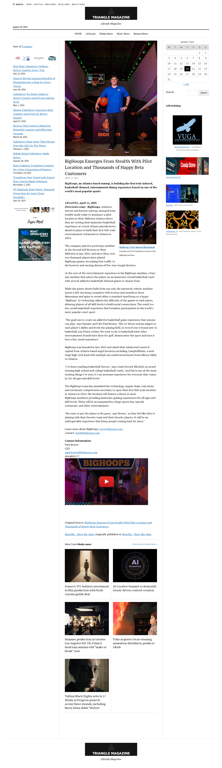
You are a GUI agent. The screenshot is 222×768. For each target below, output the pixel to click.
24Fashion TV (172, 231)
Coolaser (27, 46)
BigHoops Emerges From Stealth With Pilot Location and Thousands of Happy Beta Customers (108, 524)
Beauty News (78, 4)
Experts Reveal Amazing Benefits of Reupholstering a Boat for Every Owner (34, 82)
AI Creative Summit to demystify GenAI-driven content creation (134, 588)
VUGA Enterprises (181, 147)
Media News (50, 4)
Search (170, 92)
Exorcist (169, 205)
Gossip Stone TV (173, 177)
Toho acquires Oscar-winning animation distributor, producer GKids (134, 643)
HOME (29, 4)
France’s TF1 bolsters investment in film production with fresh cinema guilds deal (87, 590)
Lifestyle (38, 4)
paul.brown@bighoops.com (81, 452)
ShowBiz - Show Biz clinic (79, 534)
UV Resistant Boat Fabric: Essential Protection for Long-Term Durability (33, 193)
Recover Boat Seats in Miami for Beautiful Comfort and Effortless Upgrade (32, 129)
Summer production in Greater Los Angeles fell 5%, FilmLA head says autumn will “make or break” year (85, 645)
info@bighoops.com (87, 433)
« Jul (186, 84)
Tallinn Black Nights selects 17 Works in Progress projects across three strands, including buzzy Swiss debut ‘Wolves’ (85, 702)
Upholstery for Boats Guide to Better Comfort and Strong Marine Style (33, 98)
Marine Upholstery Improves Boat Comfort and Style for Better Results (33, 114)
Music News (64, 4)
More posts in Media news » (145, 544)
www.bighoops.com (110, 429)
